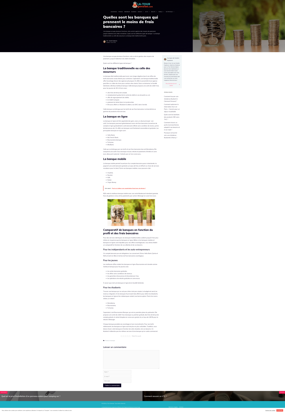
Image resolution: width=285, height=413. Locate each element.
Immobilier (127, 11)
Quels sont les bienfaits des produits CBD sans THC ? (171, 117)
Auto (146, 11)
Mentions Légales (173, 407)
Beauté (153, 11)
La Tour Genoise (110, 403)
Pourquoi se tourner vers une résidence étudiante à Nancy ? (170, 135)
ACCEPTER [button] (279, 410)
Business (133, 11)
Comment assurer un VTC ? (155, 396)
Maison (140, 11)
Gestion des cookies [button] (270, 410)
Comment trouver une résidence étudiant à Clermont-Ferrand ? (171, 99)
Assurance (114, 11)
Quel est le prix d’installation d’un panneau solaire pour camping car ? (30, 396)
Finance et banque (110, 340)
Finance (120, 11)
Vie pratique (169, 11)
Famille (160, 11)
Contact (181, 407)
